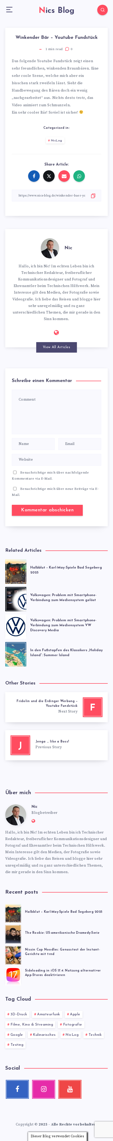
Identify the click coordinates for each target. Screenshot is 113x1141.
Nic (68, 248)
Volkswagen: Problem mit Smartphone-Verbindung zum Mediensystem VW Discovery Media (63, 625)
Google (17, 1035)
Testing (17, 1045)
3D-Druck (19, 1014)
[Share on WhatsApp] (79, 176)
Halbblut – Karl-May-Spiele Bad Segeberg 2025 (63, 912)
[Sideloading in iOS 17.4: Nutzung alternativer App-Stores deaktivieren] (13, 975)
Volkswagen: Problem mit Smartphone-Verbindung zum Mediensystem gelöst (63, 597)
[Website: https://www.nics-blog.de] (56, 333)
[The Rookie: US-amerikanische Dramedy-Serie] (13, 933)
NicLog (56, 140)
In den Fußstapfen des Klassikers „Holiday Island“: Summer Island (66, 653)
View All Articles (56, 347)
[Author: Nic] (50, 247)
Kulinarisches (44, 1035)
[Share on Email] (64, 176)
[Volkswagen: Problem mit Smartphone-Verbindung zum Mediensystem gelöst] (15, 598)
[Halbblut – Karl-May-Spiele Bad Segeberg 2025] (15, 570)
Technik (95, 1035)
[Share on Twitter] (49, 176)
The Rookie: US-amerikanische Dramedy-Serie (62, 933)
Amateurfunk (48, 1014)
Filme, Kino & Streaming (32, 1025)
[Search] (102, 10)
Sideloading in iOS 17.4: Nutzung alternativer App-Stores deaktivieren (63, 973)
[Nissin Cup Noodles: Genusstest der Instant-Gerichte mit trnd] (13, 954)
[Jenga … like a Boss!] (56, 745)
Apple (75, 1014)
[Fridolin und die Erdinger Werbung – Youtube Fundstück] (56, 707)
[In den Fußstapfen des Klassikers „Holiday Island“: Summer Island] (15, 653)
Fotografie (72, 1025)
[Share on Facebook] (34, 176)
